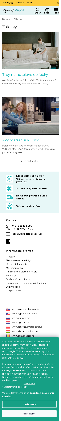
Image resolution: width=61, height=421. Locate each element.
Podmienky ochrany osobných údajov (26, 283)
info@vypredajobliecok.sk (27, 234)
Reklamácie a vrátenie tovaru (21, 271)
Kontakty (11, 275)
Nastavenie (29, 404)
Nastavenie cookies (12, 377)
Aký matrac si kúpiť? (20, 140)
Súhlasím (29, 413)
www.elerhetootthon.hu (25, 331)
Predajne (11, 256)
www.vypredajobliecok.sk (25, 309)
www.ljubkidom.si (21, 318)
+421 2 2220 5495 (22, 226)
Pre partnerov (13, 290)
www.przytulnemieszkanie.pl (27, 327)
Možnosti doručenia (16, 264)
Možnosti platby (14, 268)
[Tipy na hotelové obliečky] (30, 50)
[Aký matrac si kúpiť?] (30, 115)
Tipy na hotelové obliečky (25, 74)
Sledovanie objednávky (18, 260)
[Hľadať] (37, 10)
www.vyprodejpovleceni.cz (26, 313)
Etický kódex (13, 287)
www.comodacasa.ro (23, 335)
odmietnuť (29, 384)
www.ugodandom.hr (23, 322)
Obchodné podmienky (18, 279)
